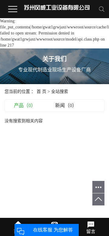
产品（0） (25, 105)
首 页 (41, 91)
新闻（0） (66, 105)
